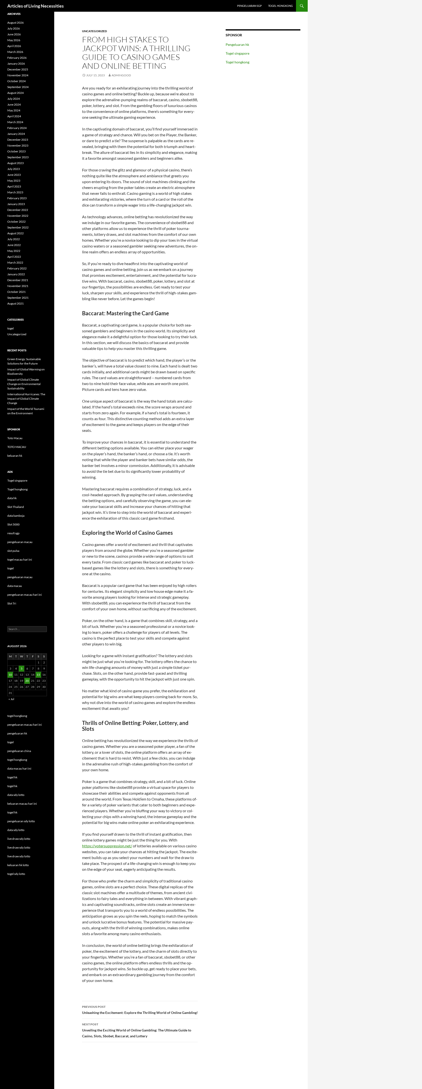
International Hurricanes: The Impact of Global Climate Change (26, 398)
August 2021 (15, 303)
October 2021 (16, 292)
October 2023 (16, 151)
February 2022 (17, 268)
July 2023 (13, 169)
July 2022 (13, 239)
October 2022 (16, 221)
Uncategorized (94, 31)
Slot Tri (11, 603)
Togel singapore (237, 53)
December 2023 (17, 139)
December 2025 (17, 69)
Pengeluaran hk (237, 44)
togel (10, 328)
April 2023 (14, 186)
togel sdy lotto (16, 874)
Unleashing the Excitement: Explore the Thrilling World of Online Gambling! (140, 1010)
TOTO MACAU (16, 447)
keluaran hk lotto (18, 865)
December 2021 (17, 280)
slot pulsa (13, 551)
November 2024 (17, 75)
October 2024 (16, 81)
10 (10, 674)
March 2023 (15, 192)
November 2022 (17, 216)
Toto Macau (14, 438)
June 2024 (14, 104)
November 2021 (17, 286)
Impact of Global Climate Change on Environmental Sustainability (24, 384)
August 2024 (15, 93)
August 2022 (15, 233)
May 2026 (13, 40)
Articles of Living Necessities (35, 6)
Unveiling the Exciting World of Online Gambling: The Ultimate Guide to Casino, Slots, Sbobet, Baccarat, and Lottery (136, 1030)
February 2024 (17, 128)
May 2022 (13, 251)
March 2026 (15, 52)
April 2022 (14, 256)
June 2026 (14, 34)
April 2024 (14, 116)
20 (27, 681)
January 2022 (16, 274)
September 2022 (18, 227)
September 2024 (18, 87)
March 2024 (15, 122)
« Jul (11, 699)
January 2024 (16, 134)
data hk (12, 498)
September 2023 (18, 157)
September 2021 (18, 297)
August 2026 (15, 22)
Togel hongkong (280, 5)
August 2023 (15, 163)
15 (38, 674)
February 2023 (17, 198)
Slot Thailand (15, 507)
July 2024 (13, 98)
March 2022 (15, 262)
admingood (121, 75)
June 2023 (14, 175)
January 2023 (16, 204)
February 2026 (17, 57)
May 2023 (13, 180)
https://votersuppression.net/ (107, 845)
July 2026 (13, 28)
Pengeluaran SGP (249, 5)
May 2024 (13, 110)
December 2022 (17, 210)
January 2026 (16, 63)
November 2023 (17, 145)
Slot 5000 (13, 524)
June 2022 (14, 245)
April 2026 (14, 46)
